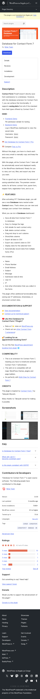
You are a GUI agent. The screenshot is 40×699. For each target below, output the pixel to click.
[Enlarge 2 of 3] (35, 414)
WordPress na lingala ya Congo (18, 671)
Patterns (24, 626)
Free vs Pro (16, 147)
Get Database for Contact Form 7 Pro (19, 142)
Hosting (5, 623)
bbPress (6, 658)
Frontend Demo (11, 119)
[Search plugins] (24, 23)
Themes (24, 619)
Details (6, 61)
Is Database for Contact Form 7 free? (16, 451)
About (4, 615)
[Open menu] (36, 3)
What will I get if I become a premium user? (11, 458)
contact (25, 524)
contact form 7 (22, 528)
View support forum (9, 584)
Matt (5, 654)
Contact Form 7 (27, 391)
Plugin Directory (7, 9)
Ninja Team (9, 47)
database (31, 528)
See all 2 (35, 519)
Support (7, 82)
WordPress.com (9, 651)
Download (7, 53)
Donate (25, 640)
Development (9, 76)
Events (23, 637)
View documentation (12, 311)
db (36, 528)
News (4, 619)
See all (35, 569)
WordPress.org (27, 326)
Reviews (7, 66)
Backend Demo (11, 125)
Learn (4, 633)
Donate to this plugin (10, 603)
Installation (8, 71)
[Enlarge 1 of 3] (16, 414)
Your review (6, 569)
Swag (24, 644)
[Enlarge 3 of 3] (35, 424)
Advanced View (8, 534)
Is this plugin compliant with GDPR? (15, 465)
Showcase (25, 615)
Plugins (23, 623)
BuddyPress (7, 661)
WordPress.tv (8, 644)
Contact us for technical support (17, 314)
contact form (33, 524)
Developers (6, 640)
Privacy (5, 626)
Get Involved (26, 633)
